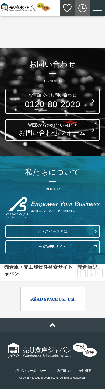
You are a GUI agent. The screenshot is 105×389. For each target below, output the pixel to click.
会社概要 (85, 371)
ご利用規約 (62, 371)
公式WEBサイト (52, 246)
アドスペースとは (52, 231)
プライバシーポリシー (29, 371)
